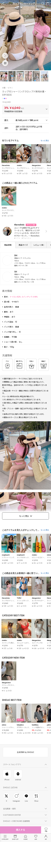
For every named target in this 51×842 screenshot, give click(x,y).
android (18, 780)
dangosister (36, 165)
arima (4, 725)
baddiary (35, 725)
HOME (25, 839)
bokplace (20, 725)
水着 (3, 88)
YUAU (19, 598)
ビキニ (10, 88)
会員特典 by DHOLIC (25, 752)
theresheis (6, 165)
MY (46, 839)
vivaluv (19, 165)
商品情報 (7, 245)
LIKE (35, 839)
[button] (47, 32)
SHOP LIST (15, 839)
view (45, 231)
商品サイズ (23, 245)
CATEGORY (5, 839)
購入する (20, 829)
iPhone (6, 780)
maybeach (5, 555)
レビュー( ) (38, 245)
